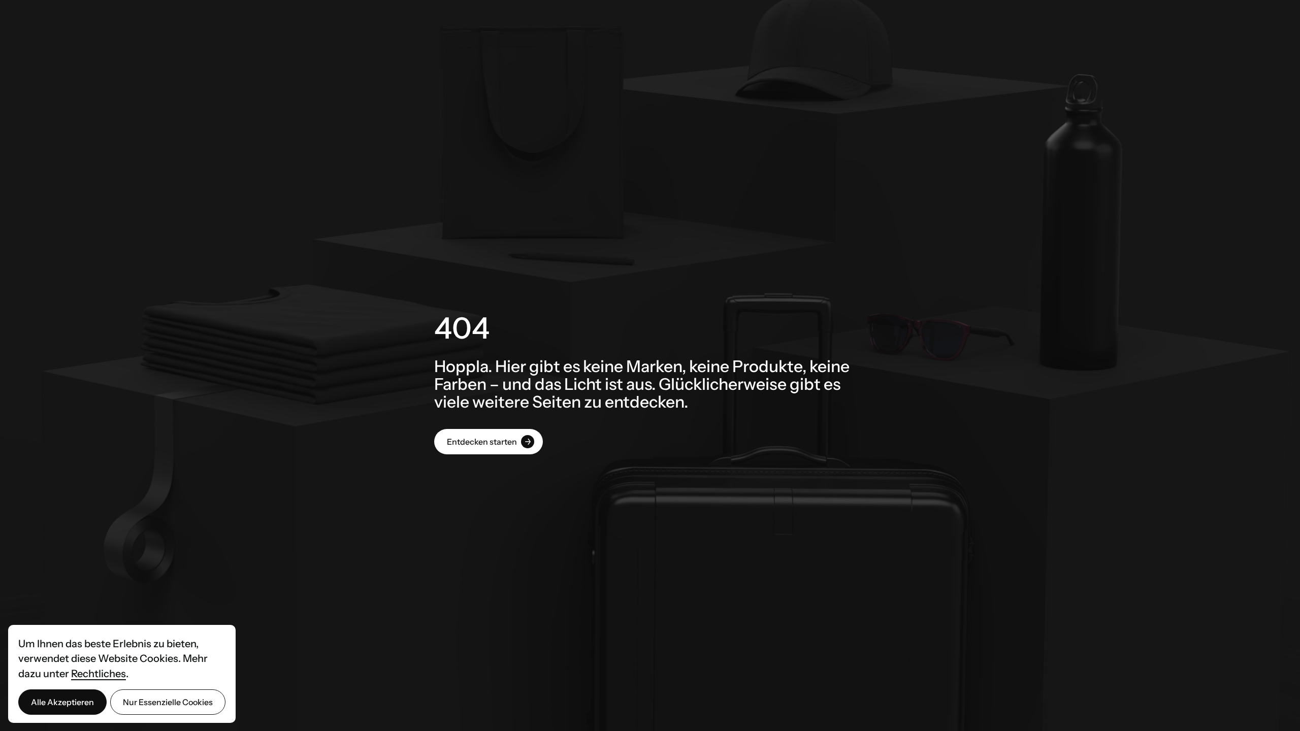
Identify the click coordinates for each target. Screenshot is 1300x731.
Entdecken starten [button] (482, 442)
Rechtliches (98, 674)
